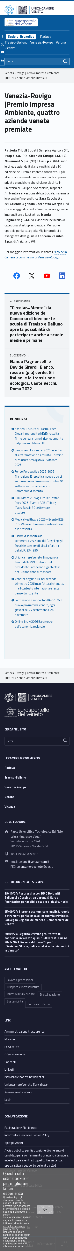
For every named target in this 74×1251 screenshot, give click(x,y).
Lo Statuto (12, 1046)
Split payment (14, 1142)
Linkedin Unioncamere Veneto (62, 275)
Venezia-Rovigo (41, 42)
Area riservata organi (18, 1092)
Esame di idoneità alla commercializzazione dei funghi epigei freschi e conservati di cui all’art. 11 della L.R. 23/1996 (39, 543)
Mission (10, 1039)
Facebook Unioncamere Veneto (16, 275)
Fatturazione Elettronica (21, 1127)
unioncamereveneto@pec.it (35, 866)
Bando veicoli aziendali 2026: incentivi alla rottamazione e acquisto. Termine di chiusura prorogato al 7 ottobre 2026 (39, 457)
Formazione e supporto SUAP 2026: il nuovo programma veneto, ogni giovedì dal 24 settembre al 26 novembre (38, 607)
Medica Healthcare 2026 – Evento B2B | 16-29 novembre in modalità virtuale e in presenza (39, 524)
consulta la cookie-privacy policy (14, 1228)
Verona (61, 42)
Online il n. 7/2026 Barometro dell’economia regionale (34, 624)
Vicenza (10, 48)
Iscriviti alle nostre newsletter (24, 1077)
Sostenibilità (15, 1001)
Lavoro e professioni (20, 980)
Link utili (10, 1069)
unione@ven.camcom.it (34, 861)
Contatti (10, 1061)
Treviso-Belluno (16, 42)
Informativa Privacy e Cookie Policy (27, 1135)
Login (8, 1099)
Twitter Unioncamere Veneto (31, 275)
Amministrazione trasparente (25, 1031)
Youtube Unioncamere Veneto (47, 275)
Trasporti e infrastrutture (23, 987)
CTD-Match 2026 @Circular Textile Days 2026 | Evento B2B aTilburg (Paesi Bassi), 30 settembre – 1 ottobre (37, 505)
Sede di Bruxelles (21, 36)
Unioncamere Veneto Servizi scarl (27, 1084)
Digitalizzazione (50, 994)
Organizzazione (15, 1054)
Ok (45, 1209)
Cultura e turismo (39, 1004)
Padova (45, 36)
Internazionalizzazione (21, 994)
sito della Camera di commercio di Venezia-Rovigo (36, 254)
